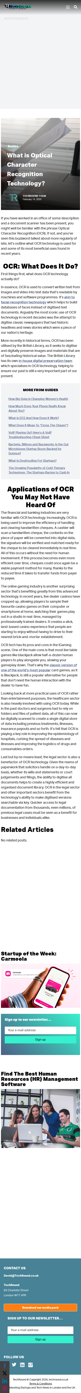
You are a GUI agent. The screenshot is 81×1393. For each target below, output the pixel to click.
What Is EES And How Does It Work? (33, 418)
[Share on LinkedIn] (5, 1381)
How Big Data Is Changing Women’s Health (38, 399)
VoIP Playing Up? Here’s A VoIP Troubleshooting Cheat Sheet (30, 435)
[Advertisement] (40, 64)
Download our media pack (40, 1307)
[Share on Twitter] (5, 1373)
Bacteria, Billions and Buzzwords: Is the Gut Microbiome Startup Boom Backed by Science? (38, 449)
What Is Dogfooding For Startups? (32, 460)
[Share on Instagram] (5, 1388)
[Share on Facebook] (5, 1366)
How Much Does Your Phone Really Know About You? (37, 408)
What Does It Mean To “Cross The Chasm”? (38, 425)
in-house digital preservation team (45, 361)
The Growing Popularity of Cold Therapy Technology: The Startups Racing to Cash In (39, 470)
